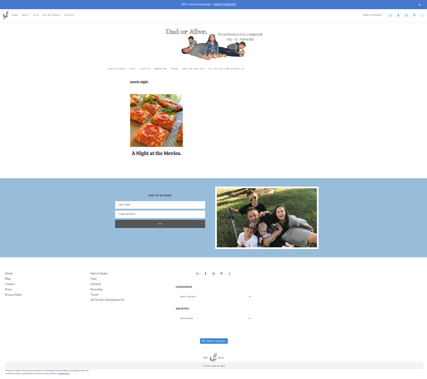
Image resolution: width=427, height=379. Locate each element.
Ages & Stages (99, 273)
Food (93, 278)
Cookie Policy (64, 373)
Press (8, 289)
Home (9, 273)
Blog (8, 278)
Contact (10, 284)
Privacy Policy (13, 294)
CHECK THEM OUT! (225, 4)
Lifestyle (95, 284)
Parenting (96, 289)
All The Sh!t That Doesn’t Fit (107, 300)
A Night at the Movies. (156, 153)
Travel (94, 294)
